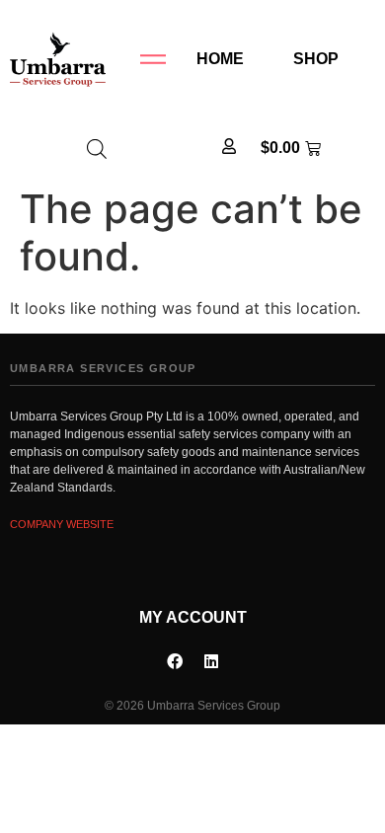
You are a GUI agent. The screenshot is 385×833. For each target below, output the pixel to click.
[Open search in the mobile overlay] (97, 148)
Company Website (62, 524)
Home (220, 58)
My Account (193, 617)
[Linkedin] (211, 661)
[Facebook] (175, 661)
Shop (316, 58)
